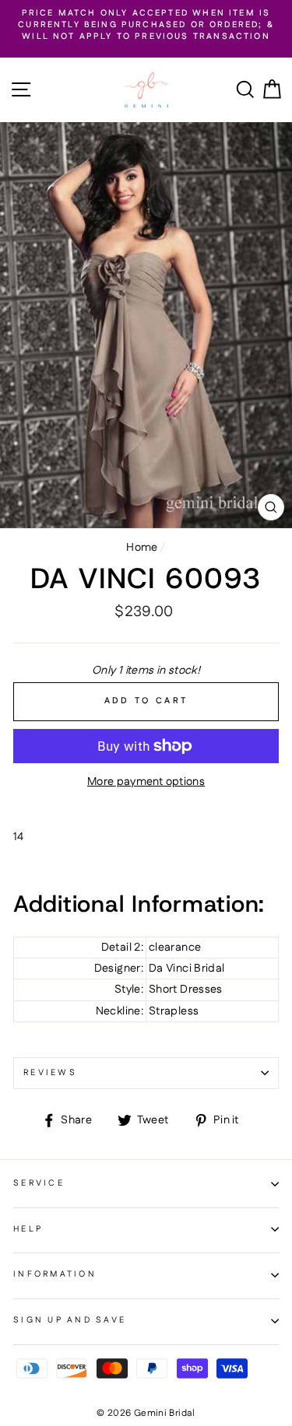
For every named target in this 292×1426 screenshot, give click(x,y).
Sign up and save (69, 1320)
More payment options (146, 782)
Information (55, 1274)
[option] (146, 26)
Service (39, 1183)
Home (141, 547)
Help (28, 1229)
